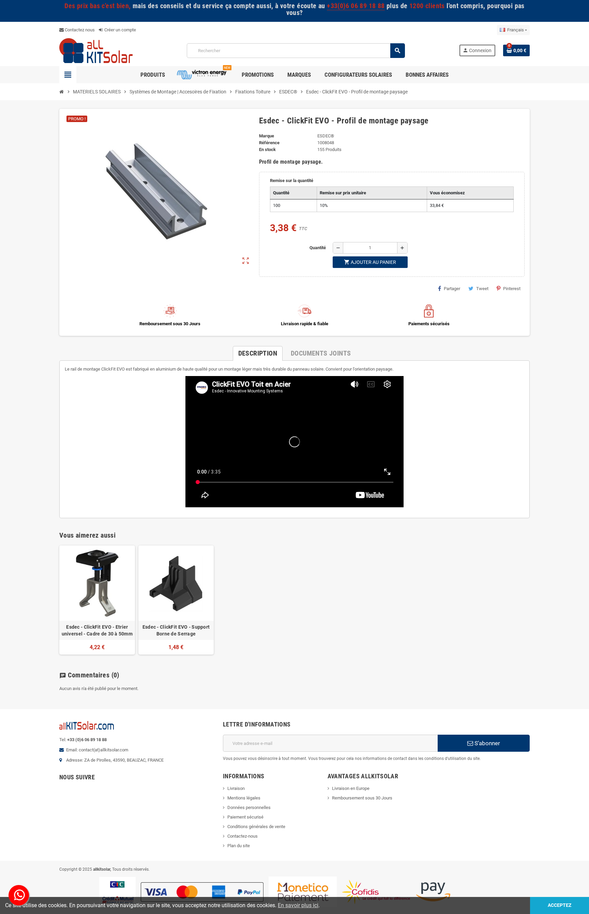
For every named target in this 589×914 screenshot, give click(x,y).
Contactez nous (79, 29)
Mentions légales (243, 797)
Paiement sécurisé (245, 817)
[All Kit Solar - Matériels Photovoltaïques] (96, 50)
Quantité (317, 247)
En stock (267, 149)
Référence (269, 142)
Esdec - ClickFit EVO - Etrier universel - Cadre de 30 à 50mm (97, 630)
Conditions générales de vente (256, 826)
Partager (452, 288)
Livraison (236, 788)
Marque (266, 135)
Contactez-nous (242, 836)
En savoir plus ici (298, 905)
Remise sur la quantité (291, 180)
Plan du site (238, 845)
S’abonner (486, 743)
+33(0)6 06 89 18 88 (355, 6)
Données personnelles (249, 807)
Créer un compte (119, 29)
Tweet (482, 288)
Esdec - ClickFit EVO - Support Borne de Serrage (176, 630)
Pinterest (511, 288)
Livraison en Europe (350, 788)
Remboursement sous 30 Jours (362, 797)
